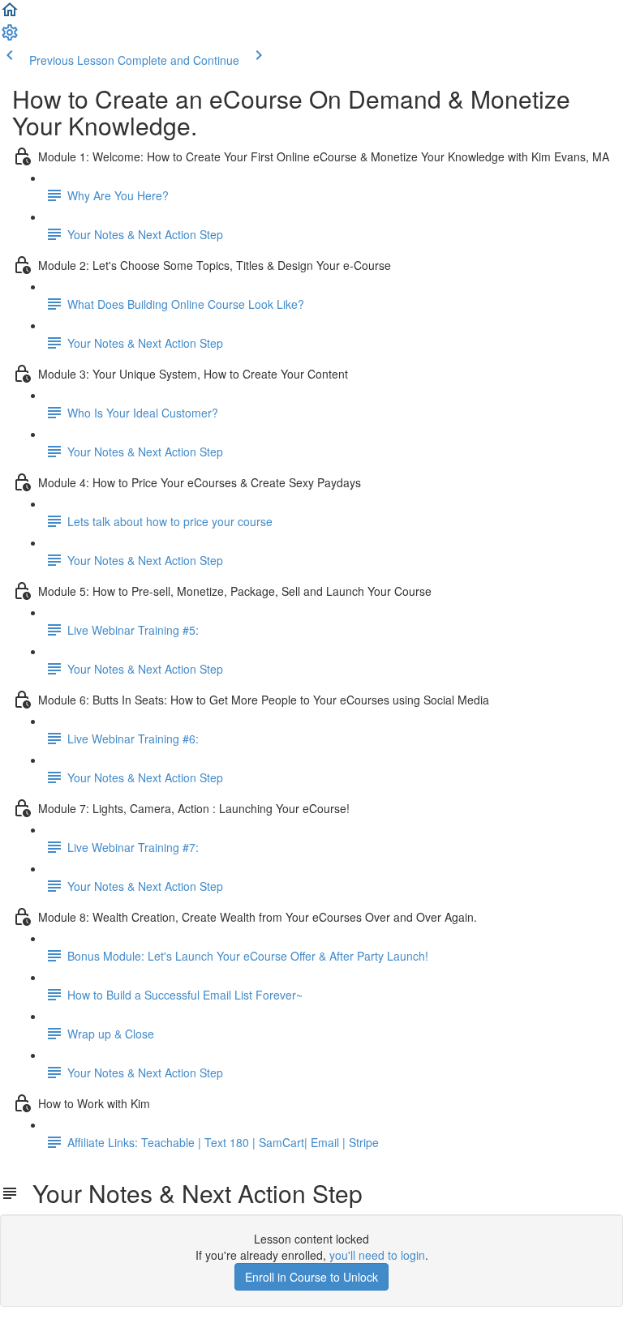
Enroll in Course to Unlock (311, 1277)
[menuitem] (9, 37)
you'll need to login (377, 1255)
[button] (9, 14)
